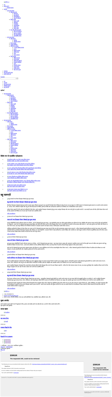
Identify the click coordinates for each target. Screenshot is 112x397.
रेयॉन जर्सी (16, 28)
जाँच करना (9, 213)
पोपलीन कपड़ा (17, 65)
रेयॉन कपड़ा (13, 56)
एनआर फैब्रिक (13, 44)
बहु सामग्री (16, 15)
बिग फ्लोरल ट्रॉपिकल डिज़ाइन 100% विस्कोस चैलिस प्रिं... (21, 182)
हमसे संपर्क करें (7, 74)
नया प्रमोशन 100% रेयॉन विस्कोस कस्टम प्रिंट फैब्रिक (20, 165)
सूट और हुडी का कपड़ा (15, 30)
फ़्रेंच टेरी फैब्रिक (18, 31)
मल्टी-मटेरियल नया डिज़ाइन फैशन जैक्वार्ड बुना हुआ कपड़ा (23, 258)
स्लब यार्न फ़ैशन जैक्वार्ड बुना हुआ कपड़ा (17, 240)
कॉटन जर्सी (16, 21)
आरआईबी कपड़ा (17, 35)
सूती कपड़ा (13, 38)
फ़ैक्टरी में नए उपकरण (6, 337)
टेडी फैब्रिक (17, 16)
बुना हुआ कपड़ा (10, 10)
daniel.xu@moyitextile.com (11, 295)
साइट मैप (3, 347)
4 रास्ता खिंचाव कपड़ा (19, 47)
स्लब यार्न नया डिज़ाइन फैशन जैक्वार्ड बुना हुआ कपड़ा (21, 219)
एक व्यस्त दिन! (5, 318)
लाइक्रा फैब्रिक (17, 62)
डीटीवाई (16, 22)
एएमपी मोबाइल (9, 347)
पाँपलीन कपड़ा (17, 41)
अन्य (15, 53)
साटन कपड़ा (17, 55)
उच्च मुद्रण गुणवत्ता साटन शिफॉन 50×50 (16, 190)
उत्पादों (5, 9)
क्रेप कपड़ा (16, 59)
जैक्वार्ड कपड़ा (13, 12)
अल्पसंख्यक (16, 25)
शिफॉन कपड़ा (17, 50)
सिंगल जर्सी (13, 19)
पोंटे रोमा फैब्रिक (18, 34)
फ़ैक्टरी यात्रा (10, 7)
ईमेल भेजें (3, 350)
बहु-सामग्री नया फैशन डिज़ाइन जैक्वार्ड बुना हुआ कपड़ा (22, 202)
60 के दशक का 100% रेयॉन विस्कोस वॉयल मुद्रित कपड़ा (20, 173)
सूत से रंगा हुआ (17, 69)
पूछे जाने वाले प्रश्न (8, 72)
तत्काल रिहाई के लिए (6, 327)
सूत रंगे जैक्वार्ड (17, 18)
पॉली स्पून (16, 27)
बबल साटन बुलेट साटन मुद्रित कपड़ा (16, 186)
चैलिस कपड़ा (17, 58)
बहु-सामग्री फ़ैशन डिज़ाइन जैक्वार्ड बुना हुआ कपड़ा (20, 275)
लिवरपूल (16, 13)
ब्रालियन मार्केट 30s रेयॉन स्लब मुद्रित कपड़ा (17, 161)
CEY (15, 49)
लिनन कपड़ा (13, 43)
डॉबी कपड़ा (16, 52)
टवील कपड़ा (17, 68)
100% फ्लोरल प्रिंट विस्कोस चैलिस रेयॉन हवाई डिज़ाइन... (20, 169)
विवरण (13, 213)
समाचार (6, 71)
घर (4, 4)
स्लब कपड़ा (16, 66)
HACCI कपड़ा (17, 32)
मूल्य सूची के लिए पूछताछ (6, 305)
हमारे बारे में (6, 6)
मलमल (15, 40)
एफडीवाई (16, 24)
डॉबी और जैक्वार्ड (18, 60)
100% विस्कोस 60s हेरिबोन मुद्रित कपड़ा (17, 178)
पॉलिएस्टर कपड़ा (14, 46)
